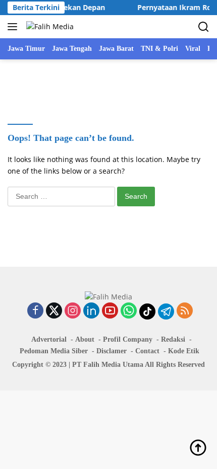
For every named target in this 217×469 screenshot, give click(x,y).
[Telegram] (166, 311)
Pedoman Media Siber (54, 351)
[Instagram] (73, 311)
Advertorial (49, 339)
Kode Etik (183, 351)
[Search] (203, 27)
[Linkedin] (91, 311)
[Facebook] (35, 311)
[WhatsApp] (129, 311)
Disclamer (111, 351)
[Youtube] (110, 311)
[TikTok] (147, 311)
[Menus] (14, 26)
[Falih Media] (49, 26)
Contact (147, 351)
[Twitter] (54, 311)
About (84, 339)
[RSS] (185, 311)
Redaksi (173, 339)
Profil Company (127, 339)
